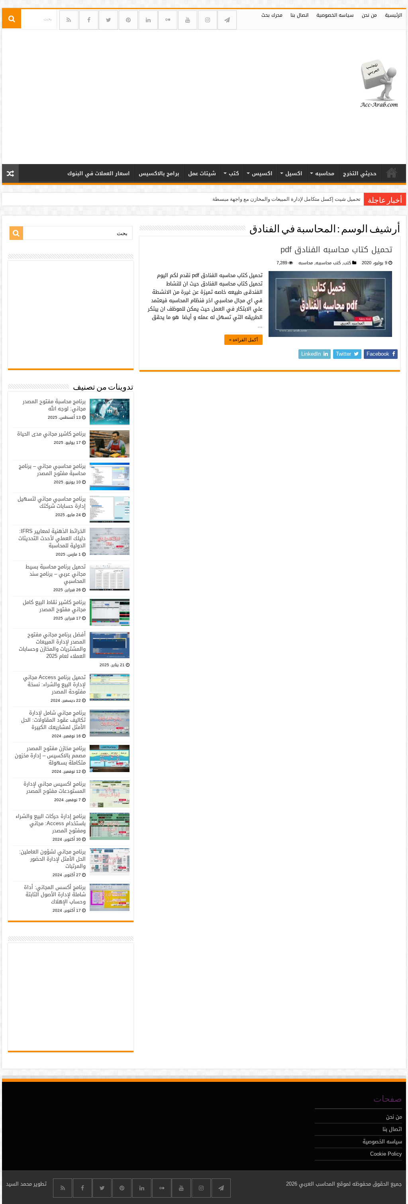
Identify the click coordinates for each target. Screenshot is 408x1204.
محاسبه (324, 173)
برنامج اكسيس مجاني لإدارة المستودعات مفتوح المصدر (55, 787)
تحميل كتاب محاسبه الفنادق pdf (336, 249)
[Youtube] (187, 20)
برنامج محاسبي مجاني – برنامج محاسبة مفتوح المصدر (52, 469)
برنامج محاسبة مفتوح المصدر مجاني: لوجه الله (54, 405)
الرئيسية (393, 15)
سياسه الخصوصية (335, 15)
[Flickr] (167, 20)
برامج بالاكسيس (159, 173)
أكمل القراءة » (243, 340)
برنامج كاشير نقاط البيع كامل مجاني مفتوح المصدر (54, 605)
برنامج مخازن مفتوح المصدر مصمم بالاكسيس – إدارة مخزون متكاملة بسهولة (50, 755)
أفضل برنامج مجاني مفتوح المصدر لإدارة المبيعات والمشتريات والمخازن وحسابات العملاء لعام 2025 (52, 645)
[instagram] (207, 20)
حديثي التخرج (360, 173)
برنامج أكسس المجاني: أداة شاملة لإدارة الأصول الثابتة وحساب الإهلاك (55, 894)
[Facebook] (88, 20)
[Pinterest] (128, 20)
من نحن (369, 15)
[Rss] (68, 20)
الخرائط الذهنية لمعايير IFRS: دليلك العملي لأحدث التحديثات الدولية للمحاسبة (52, 538)
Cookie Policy (386, 1154)
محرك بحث (271, 15)
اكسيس (262, 173)
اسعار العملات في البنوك (98, 173)
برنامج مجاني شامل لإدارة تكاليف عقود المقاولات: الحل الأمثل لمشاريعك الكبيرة (53, 720)
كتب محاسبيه (328, 263)
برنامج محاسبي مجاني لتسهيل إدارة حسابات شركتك (52, 502)
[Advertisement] (153, 94)
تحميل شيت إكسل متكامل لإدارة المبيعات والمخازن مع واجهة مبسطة (286, 199)
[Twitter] (108, 20)
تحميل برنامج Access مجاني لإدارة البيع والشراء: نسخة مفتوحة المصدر (54, 684)
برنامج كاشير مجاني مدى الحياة (51, 434)
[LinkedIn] (148, 20)
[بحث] (11, 18)
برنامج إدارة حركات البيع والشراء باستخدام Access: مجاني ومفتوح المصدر (51, 823)
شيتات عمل (202, 173)
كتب (234, 173)
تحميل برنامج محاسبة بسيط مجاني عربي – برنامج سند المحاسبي (56, 574)
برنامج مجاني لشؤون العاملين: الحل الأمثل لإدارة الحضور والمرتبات (52, 859)
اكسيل (293, 173)
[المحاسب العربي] (374, 82)
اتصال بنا (299, 15)
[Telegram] (227, 20)
